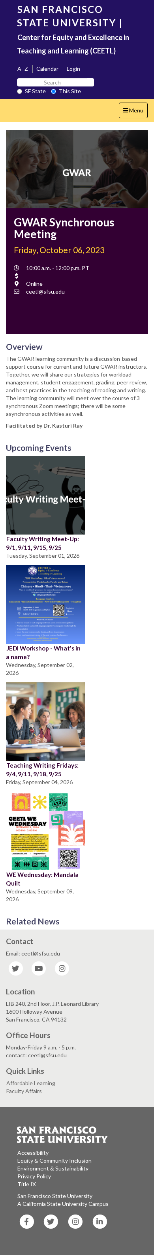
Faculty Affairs (24, 1091)
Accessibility (33, 1152)
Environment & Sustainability (52, 1168)
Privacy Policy (34, 1176)
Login (73, 68)
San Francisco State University (54, 1196)
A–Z (22, 68)
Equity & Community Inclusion (54, 1160)
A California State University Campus (63, 1203)
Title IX (26, 1184)
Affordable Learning (30, 1083)
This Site (70, 91)
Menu (135, 112)
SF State (35, 91)
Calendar (47, 68)
